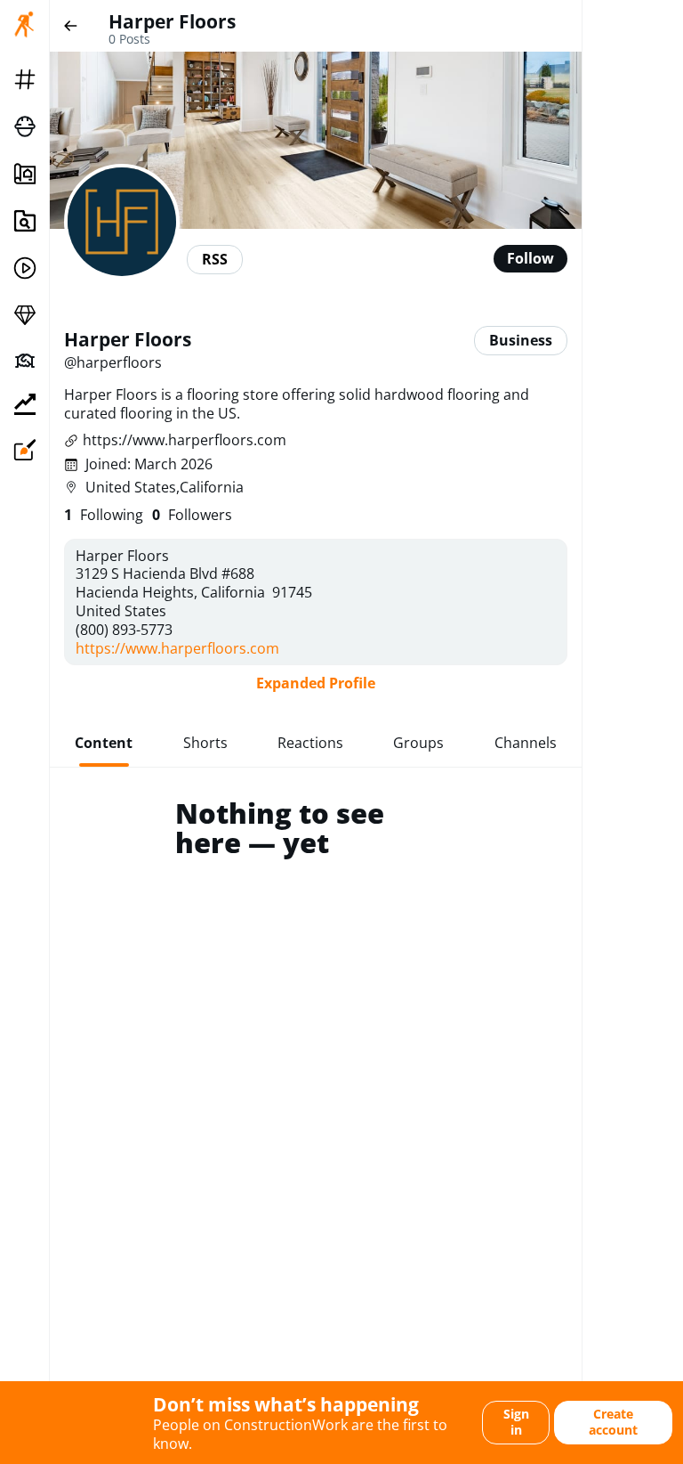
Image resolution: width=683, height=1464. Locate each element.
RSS (215, 259)
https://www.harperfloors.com (184, 440)
